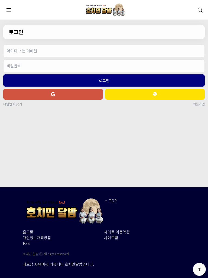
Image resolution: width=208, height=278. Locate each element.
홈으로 (28, 232)
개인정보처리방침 (37, 237)
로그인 (104, 80)
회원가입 (199, 104)
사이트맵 (111, 237)
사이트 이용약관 (117, 232)
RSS (26, 243)
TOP (112, 200)
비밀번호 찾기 (12, 104)
